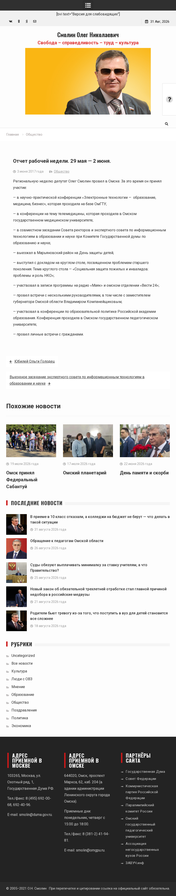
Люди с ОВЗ (21, 679)
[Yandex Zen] (27, 21)
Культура (19, 671)
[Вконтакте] (11, 21)
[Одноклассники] (19, 21)
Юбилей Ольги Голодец (34, 361)
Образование (22, 694)
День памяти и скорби (144, 473)
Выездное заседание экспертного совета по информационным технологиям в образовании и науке (77, 380)
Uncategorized (23, 655)
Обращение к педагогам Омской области (66, 541)
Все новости (22, 663)
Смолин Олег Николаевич (88, 34)
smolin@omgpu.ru (90, 850)
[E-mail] (35, 21)
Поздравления (24, 710)
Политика (19, 718)
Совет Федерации (141, 779)
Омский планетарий (84, 473)
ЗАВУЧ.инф (135, 863)
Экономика (21, 726)
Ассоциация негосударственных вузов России (142, 850)
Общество (61, 171)
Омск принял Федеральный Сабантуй (21, 479)
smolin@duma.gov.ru (35, 814)
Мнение (18, 687)
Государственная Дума (145, 772)
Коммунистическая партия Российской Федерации (142, 792)
